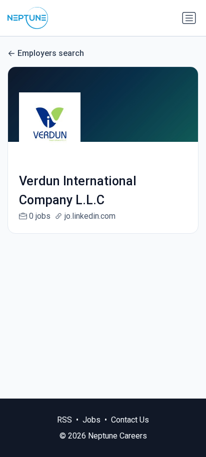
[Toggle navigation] (189, 17)
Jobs (91, 420)
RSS (64, 420)
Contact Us (130, 420)
